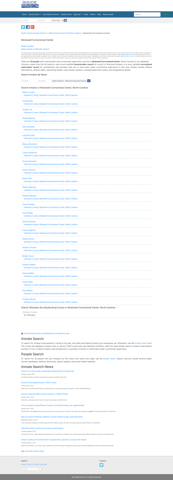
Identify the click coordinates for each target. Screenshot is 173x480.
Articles (92, 14)
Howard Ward (28, 273)
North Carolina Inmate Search (33, 33)
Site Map (43, 464)
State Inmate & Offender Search (35, 49)
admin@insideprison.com (126, 54)
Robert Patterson (29, 196)
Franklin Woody (29, 299)
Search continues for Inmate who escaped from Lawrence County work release (54, 440)
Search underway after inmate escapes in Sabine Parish (44, 394)
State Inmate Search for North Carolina (64, 33)
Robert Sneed (28, 239)
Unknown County (31, 95)
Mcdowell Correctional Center (51, 95)
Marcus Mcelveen (29, 144)
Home (25, 14)
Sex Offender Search (51, 14)
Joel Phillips (27, 213)
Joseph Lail (27, 110)
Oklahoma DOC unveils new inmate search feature (42, 428)
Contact (36, 464)
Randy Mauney (28, 118)
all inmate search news (34, 451)
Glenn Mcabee (28, 127)
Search (166, 14)
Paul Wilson (27, 291)
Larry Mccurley (28, 135)
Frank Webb (27, 282)
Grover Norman (28, 170)
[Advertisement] (97, 5)
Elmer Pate (27, 178)
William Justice (28, 92)
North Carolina (27, 46)
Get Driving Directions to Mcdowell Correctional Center (46, 333)
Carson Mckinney (29, 153)
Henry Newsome (29, 161)
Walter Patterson (29, 187)
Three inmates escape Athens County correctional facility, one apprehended (52, 405)
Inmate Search (32, 339)
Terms (29, 464)
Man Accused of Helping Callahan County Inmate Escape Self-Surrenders (52, 417)
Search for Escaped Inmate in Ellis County (38, 383)
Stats (99, 14)
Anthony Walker (29, 265)
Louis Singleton (29, 230)
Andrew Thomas (29, 247)
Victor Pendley (28, 204)
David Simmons (29, 222)
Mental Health (108, 14)
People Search (66, 14)
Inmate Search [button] (34, 14)
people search (109, 359)
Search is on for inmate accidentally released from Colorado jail (47, 371)
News (86, 14)
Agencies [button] (77, 14)
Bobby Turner (28, 256)
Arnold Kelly (27, 101)
